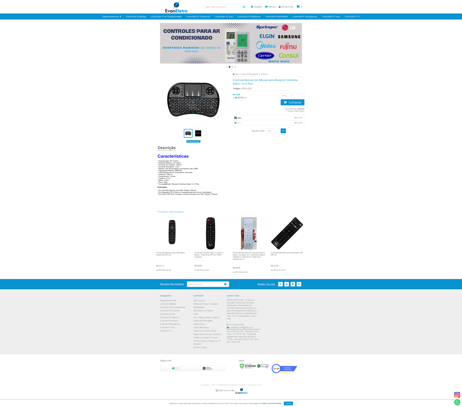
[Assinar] (226, 284)
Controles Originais (168, 304)
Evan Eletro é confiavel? (203, 310)
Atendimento (198, 307)
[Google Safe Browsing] (263, 366)
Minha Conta (287, 7)
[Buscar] (244, 7)
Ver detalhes (172, 244)
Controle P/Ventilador (169, 320)
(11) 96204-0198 (236, 324)
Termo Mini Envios (201, 327)
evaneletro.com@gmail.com (241, 327)
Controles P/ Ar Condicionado (173, 307)
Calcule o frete (257, 130)
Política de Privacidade (202, 320)
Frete (195, 314)
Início (237, 74)
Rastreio (272, 7)
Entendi (288, 403)
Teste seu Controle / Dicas (204, 330)
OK (283, 131)
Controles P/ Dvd (167, 314)
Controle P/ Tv (166, 330)
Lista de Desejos (194, 141)
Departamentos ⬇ (168, 300)
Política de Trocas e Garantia (205, 304)
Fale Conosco (199, 300)
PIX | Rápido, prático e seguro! (206, 317)
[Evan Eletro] (176, 6)
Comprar (294, 102)
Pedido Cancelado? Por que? (205, 337)
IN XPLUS (264, 74)
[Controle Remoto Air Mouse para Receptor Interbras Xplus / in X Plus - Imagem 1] (188, 133)
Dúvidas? (258, 7)
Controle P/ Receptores (249, 74)
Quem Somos (199, 324)
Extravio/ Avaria (200, 347)
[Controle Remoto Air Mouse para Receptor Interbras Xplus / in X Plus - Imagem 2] (198, 133)
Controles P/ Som (167, 327)
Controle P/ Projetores (169, 317)
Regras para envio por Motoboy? (207, 334)
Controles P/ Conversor (170, 310)
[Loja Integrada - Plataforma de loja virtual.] (225, 390)
